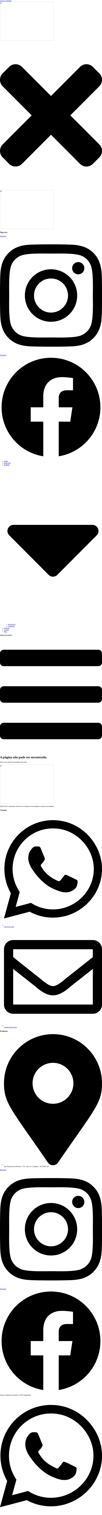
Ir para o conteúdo (5, 1)
